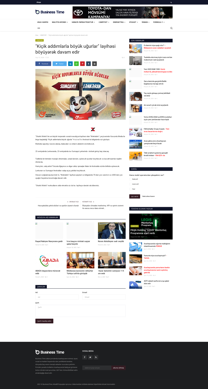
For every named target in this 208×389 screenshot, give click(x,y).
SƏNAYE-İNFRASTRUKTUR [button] (83, 22)
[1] (171, 2)
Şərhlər (41, 287)
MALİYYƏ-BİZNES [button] (59, 22)
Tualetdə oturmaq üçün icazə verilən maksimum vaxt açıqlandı (158, 58)
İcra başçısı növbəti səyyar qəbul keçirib (78, 242)
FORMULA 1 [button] (158, 22)
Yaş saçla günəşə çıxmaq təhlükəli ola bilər (157, 94)
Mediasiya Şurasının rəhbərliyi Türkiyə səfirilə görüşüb (80, 272)
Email (84, 292)
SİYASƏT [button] (133, 22)
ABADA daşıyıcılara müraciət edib (47, 272)
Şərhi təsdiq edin (44, 321)
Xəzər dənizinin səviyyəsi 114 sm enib (111, 272)
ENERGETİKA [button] (118, 22)
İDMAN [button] (145, 22)
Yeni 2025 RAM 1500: (158, 70)
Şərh (37, 303)
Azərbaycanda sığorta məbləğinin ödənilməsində (157, 245)
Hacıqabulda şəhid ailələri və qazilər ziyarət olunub (58, 206)
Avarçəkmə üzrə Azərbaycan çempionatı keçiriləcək (155, 142)
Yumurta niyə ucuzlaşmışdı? (155, 257)
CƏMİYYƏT (43, 35)
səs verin (134, 196)
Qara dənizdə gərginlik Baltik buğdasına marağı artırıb (155, 82)
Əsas (36, 35)
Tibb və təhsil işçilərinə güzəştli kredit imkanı (156, 154)
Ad (36, 292)
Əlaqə (39, 2)
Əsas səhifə (42, 22)
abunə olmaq (118, 368)
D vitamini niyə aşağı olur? (157, 46)
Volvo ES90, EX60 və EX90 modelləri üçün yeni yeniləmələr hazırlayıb (158, 118)
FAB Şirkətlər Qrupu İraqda (156, 130)
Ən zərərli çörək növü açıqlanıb (156, 105)
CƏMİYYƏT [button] (103, 22)
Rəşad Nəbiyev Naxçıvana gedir (49, 241)
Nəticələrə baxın (148, 196)
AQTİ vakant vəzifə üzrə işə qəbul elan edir (156, 282)
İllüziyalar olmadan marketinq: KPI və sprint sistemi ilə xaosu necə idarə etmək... (103, 207)
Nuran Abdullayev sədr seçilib (111, 241)
